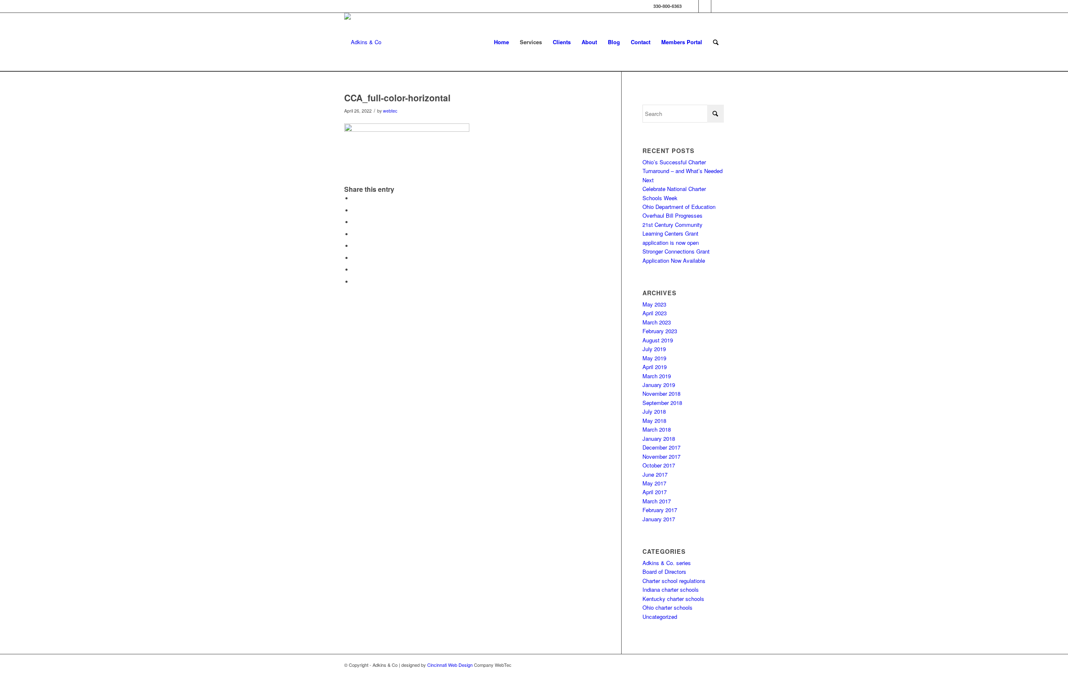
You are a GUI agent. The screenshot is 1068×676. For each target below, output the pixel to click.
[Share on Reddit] (355, 270)
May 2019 (654, 358)
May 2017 (654, 483)
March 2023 (656, 322)
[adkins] (362, 42)
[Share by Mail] (355, 282)
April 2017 (654, 492)
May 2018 (654, 421)
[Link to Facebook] (692, 6)
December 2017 (661, 447)
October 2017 (658, 465)
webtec (390, 111)
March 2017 (656, 501)
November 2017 (661, 456)
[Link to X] (705, 6)
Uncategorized (659, 617)
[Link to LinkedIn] (717, 6)
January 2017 (658, 519)
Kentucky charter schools (673, 599)
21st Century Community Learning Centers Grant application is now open (672, 233)
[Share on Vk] (355, 258)
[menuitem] (501, 42)
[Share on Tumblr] (355, 246)
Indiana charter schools (670, 589)
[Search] (716, 42)
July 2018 (654, 411)
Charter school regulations (673, 581)
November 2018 (661, 393)
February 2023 (659, 331)
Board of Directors (664, 571)
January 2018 (658, 438)
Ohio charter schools (667, 607)
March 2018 (656, 429)
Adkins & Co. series (666, 563)
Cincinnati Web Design (450, 664)
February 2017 (659, 510)
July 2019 (654, 349)
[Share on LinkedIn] (355, 234)
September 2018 (662, 403)
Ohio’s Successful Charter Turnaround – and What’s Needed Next (682, 171)
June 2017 (655, 474)
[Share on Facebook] (355, 198)
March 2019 (656, 376)
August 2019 (657, 340)
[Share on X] (355, 210)
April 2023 (654, 313)
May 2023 (654, 304)
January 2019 (658, 385)
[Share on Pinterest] (355, 222)
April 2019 (654, 367)
